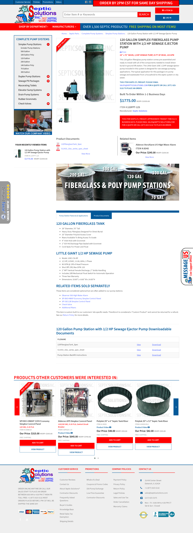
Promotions (48, 2)
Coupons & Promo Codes (97, 484)
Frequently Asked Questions (67, 499)
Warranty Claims (120, 506)
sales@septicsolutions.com (156, 493)
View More (86, 153)
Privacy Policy (119, 484)
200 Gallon (25, 61)
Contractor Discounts (69, 493)
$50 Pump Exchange (95, 488)
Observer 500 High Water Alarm (75, 295)
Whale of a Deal (93, 479)
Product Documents (101, 215)
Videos (58, 2)
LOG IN (168, 17)
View (139, 344)
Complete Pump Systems (92, 33)
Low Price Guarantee (95, 493)
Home (64, 33)
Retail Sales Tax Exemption (66, 515)
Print (124, 52)
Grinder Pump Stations (30, 48)
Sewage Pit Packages (28, 81)
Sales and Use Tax (120, 497)
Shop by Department (33, 27)
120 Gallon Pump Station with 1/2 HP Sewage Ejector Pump (37, 151)
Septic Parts (74, 33)
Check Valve (67, 304)
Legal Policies (119, 493)
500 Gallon (25, 51)
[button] (94, 458)
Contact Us (64, 484)
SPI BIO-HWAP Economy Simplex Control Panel (81, 298)
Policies (36, 2)
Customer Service (23, 2)
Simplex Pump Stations (115, 33)
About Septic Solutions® (70, 488)
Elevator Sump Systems (30, 90)
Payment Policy (119, 479)
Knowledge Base (67, 509)
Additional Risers (69, 307)
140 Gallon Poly (27, 65)
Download (156, 344)
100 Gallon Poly (27, 54)
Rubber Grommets (27, 99)
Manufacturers (63, 27)
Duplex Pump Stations (29, 76)
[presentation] (17, 406)
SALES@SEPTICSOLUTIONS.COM (134, 85)
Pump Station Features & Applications (73, 215)
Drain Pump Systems (28, 94)
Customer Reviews (67, 479)
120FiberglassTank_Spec (71, 144)
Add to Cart (37, 445)
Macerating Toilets (27, 85)
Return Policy (68, 315)
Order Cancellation (121, 502)
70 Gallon (25, 68)
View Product (37, 452)
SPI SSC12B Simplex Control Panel (76, 301)
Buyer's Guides (66, 505)
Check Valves (24, 103)
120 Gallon (25, 58)
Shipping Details (66, 521)
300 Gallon (25, 72)
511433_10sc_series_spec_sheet (74, 148)
